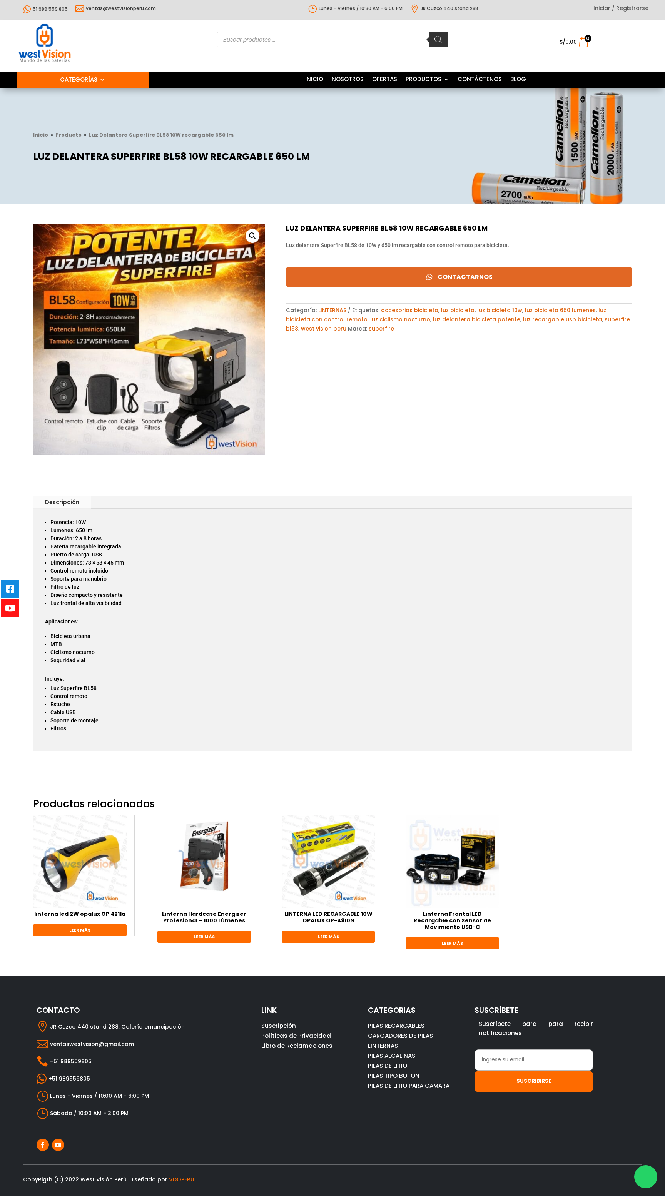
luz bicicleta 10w (499, 310)
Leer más (79, 930)
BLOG (518, 80)
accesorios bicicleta (409, 310)
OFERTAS (384, 80)
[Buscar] (438, 39)
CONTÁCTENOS (480, 80)
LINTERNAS (332, 310)
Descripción (62, 502)
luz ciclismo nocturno (400, 319)
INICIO (314, 80)
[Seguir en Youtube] (58, 1145)
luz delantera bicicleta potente (476, 319)
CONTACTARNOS (465, 276)
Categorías (78, 80)
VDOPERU (181, 1179)
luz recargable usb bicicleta (562, 319)
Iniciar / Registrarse (620, 8)
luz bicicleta (458, 310)
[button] (252, 236)
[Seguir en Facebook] (43, 1145)
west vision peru (323, 328)
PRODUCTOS (423, 80)
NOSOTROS (348, 80)
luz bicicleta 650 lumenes (560, 310)
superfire (381, 328)
